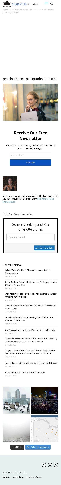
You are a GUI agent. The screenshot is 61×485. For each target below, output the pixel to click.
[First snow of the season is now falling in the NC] (16, 428)
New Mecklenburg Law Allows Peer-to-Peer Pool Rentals (30, 330)
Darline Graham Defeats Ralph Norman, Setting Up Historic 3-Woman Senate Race (31, 283)
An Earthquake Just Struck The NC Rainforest (25, 372)
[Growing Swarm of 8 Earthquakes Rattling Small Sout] (44, 428)
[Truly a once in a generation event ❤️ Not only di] (44, 400)
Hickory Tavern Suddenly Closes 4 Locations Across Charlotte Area (27, 271)
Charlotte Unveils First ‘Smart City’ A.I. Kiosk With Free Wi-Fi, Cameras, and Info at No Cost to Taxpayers (31, 340)
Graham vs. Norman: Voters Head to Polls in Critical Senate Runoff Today (31, 307)
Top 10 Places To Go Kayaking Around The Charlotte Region (31, 363)
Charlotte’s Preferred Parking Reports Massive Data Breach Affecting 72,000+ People (31, 295)
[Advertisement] (30, 45)
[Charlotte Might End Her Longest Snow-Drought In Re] (16, 400)
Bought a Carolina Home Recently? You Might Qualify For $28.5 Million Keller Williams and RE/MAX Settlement (30, 352)
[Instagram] (50, 465)
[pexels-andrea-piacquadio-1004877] (30, 120)
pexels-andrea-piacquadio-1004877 (24, 10)
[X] (56, 465)
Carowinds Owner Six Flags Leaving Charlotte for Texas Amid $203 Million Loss (29, 319)
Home (5, 10)
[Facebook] (44, 465)
